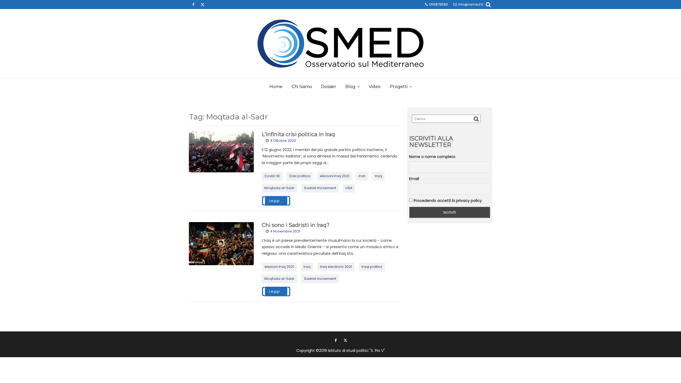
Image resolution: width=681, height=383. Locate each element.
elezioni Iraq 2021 (334, 175)
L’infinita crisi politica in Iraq (298, 134)
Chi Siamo (302, 86)
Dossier (328, 86)
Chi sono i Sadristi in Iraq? (296, 225)
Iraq (378, 175)
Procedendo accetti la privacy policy (447, 200)
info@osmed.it (470, 4)
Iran (362, 175)
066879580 (438, 4)
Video (375, 86)
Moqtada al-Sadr (279, 187)
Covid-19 (272, 175)
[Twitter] (202, 4)
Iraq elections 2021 (336, 266)
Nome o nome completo (432, 156)
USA (349, 187)
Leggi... (276, 200)
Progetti (399, 86)
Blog (350, 86)
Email (414, 178)
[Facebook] (193, 4)
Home (276, 86)
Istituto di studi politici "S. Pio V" (356, 350)
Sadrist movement (320, 187)
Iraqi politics (372, 266)
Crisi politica (299, 175)
